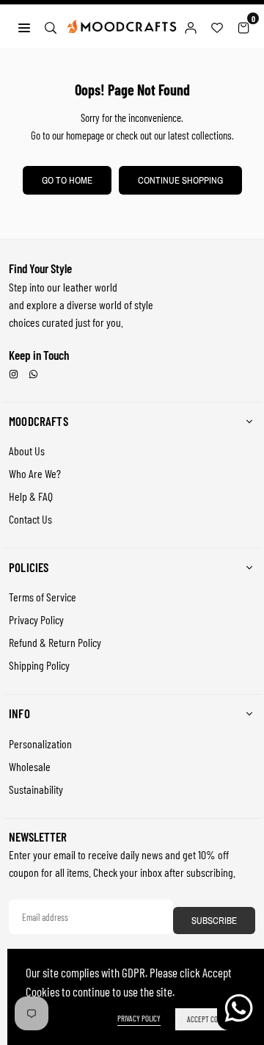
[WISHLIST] (217, 26)
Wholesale (30, 766)
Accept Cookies (210, 1019)
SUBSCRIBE (214, 920)
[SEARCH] (50, 25)
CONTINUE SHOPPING (180, 180)
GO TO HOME (67, 180)
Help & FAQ (31, 496)
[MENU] (24, 25)
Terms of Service (42, 597)
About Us (27, 451)
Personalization (40, 744)
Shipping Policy (39, 665)
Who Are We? (35, 473)
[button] (243, 26)
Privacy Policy (36, 619)
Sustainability (36, 789)
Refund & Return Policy (55, 642)
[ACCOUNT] (190, 26)
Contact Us (30, 519)
